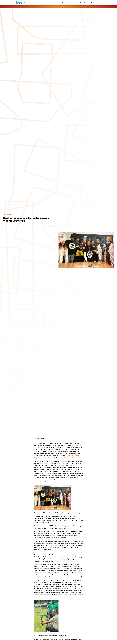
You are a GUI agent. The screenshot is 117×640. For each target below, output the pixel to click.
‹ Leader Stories (7, 214)
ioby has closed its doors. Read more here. (58, 6)
